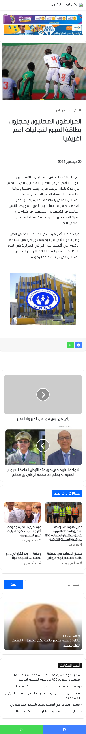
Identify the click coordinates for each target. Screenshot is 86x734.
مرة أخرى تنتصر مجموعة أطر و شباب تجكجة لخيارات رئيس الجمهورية (24, 531)
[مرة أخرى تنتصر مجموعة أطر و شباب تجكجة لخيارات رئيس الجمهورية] (22, 512)
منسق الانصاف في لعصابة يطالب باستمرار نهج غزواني (45, 704)
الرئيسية (73, 110)
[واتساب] (70, 345)
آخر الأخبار (60, 110)
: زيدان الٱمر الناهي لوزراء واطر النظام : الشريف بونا (48, 711)
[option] (43, 626)
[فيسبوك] (78, 345)
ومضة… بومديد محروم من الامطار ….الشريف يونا (47, 686)
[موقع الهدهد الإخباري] (67, 5)
